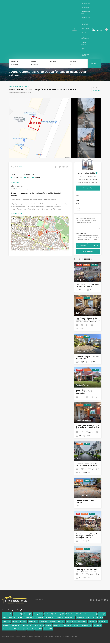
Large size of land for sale (85, 37)
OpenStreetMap (60, 249)
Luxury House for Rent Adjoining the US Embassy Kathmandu (86, 392)
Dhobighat (49, 617)
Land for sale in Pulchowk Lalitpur (85, 502)
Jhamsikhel (43, 621)
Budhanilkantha (72, 614)
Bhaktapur (48, 614)
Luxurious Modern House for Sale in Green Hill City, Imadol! (87, 465)
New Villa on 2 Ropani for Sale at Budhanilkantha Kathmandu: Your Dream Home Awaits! (88, 320)
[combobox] (58, 65)
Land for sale (85, 29)
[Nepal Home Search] (74, 30)
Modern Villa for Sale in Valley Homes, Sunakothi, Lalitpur (87, 570)
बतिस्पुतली (13, 204)
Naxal (48, 625)
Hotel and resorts (84, 43)
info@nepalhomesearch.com (90, 182)
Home (10, 86)
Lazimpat (16, 625)
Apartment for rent (85, 18)
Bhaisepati (37, 614)
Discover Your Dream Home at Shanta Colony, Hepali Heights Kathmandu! (87, 427)
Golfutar (99, 617)
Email (77, 200)
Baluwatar (17, 614)
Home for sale (85, 3)
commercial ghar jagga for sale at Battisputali (43, 193)
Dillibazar (80, 617)
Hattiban (6, 621)
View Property (88, 278)
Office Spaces (85, 33)
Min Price (53, 61)
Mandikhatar (39, 625)
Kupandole (103, 621)
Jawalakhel (32, 621)
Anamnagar (7, 614)
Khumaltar (82, 621)
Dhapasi (39, 617)
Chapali (102, 614)
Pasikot (67, 625)
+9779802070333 (98, 30)
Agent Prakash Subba (86, 173)
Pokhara (76, 625)
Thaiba (30, 629)
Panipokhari (57, 625)
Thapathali (48, 629)
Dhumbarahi (69, 617)
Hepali (15, 621)
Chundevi (30, 617)
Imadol (23, 621)
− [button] (13, 221)
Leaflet (53, 249)
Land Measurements (85, 49)
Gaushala (26, 86)
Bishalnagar (59, 614)
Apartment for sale (85, 12)
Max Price (73, 61)
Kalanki (53, 621)
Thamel (38, 629)
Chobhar (20, 617)
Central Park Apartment (88, 614)
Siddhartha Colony (9, 629)
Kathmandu (18, 86)
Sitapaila (21, 629)
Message (78, 216)
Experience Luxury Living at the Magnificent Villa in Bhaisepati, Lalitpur (86, 536)
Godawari (90, 617)
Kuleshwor (93, 621)
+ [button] (13, 218)
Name (77, 193)
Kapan (61, 621)
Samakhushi (87, 625)
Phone (78, 208)
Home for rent (85, 7)
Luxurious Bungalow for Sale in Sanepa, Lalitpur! (88, 358)
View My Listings (88, 188)
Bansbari (27, 614)
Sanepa (97, 625)
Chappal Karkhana (9, 617)
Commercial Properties (84, 23)
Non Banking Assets (85, 54)
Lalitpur (6, 625)
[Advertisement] (36, 29)
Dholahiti (59, 617)
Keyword (33, 61)
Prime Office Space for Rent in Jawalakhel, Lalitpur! (87, 286)
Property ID (14, 61)
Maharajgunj (27, 625)
